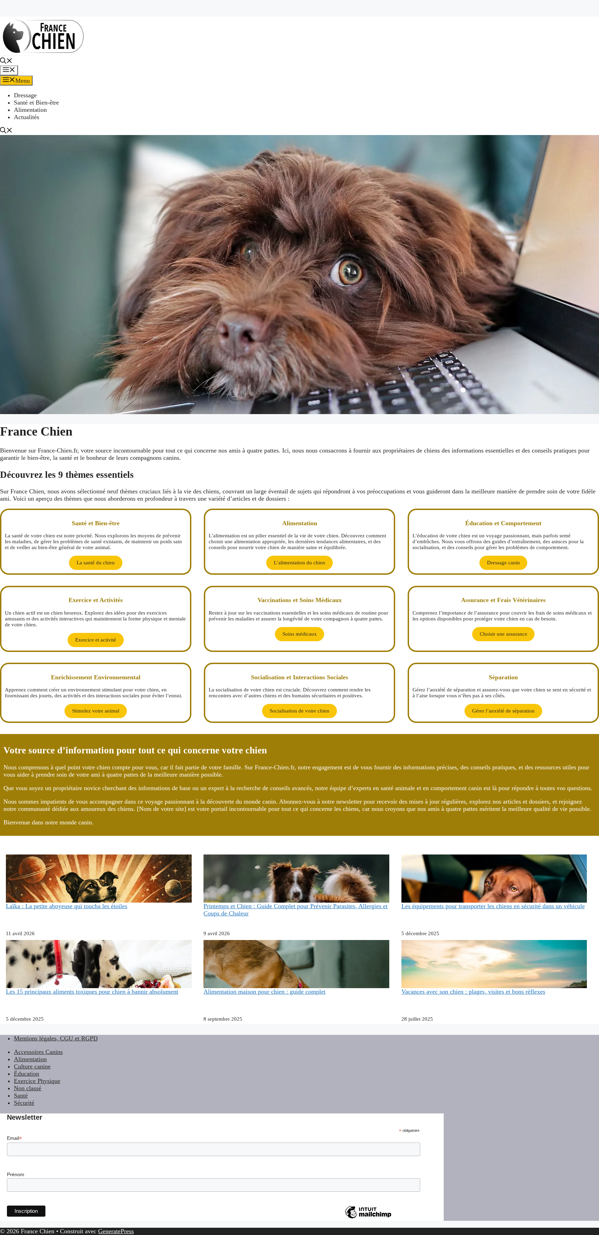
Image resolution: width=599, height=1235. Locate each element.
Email (14, 1138)
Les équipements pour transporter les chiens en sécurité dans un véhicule (493, 906)
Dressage (25, 95)
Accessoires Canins (38, 1051)
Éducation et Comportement (503, 523)
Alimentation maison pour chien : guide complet (264, 991)
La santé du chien (96, 562)
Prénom (15, 1174)
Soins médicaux (300, 634)
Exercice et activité (95, 640)
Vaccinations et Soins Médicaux (300, 600)
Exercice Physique (37, 1080)
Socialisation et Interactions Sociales (299, 677)
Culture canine (32, 1066)
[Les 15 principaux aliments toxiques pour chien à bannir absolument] (99, 980)
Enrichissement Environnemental (95, 677)
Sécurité (24, 1102)
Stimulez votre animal (95, 711)
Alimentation (30, 109)
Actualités (26, 117)
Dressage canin (503, 562)
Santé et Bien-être (36, 102)
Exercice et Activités (96, 600)
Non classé (27, 1088)
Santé (21, 1095)
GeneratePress (116, 1231)
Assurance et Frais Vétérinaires (503, 600)
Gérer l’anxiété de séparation (503, 711)
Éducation (26, 1073)
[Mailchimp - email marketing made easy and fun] (368, 1218)
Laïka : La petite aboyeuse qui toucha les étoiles (66, 906)
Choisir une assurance (503, 634)
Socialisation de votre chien (299, 711)
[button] (6, 61)
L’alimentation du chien (299, 562)
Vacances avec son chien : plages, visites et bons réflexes (473, 991)
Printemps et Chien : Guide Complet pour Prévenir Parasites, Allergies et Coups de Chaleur (295, 910)
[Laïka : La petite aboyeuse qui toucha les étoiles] (99, 897)
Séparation (503, 677)
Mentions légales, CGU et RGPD (56, 1038)
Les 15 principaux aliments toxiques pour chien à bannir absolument (92, 991)
